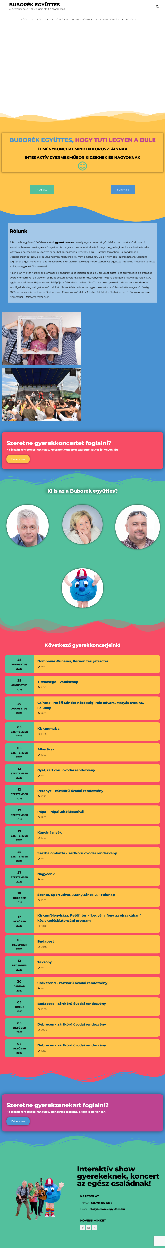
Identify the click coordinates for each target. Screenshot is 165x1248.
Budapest (45, 941)
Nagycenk (46, 874)
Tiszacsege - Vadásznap (57, 682)
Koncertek (45, 19)
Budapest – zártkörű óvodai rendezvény (71, 1004)
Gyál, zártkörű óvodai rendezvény (66, 770)
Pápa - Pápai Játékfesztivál (60, 812)
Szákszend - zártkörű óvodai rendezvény (72, 983)
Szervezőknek (82, 19)
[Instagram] (94, 1227)
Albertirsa (45, 749)
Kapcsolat (130, 19)
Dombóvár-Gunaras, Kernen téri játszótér (72, 661)
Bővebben (18, 459)
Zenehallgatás (107, 19)
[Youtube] (88, 1227)
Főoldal (27, 19)
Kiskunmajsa (48, 729)
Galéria (62, 19)
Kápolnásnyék (49, 832)
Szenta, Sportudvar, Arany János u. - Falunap (76, 895)
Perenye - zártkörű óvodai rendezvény (70, 791)
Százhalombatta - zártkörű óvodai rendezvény (77, 853)
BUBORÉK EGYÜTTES (34, 4)
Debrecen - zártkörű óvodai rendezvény (71, 1024)
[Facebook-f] (82, 1227)
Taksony (44, 962)
